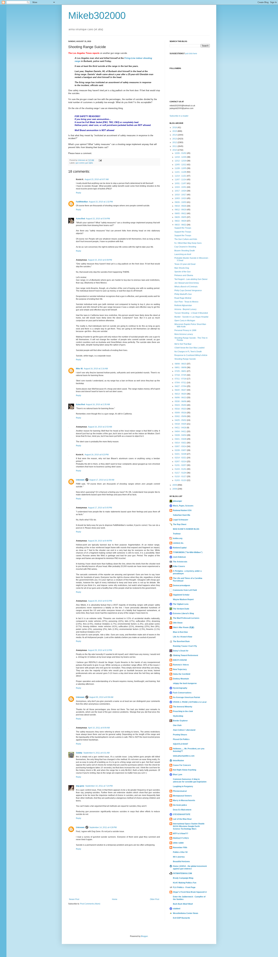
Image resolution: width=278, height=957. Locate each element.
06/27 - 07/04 (181, 386)
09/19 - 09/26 (181, 206)
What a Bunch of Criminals (186, 287)
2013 (174, 139)
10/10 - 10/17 (181, 195)
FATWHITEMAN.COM (182, 873)
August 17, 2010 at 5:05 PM (100, 508)
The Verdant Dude (181, 609)
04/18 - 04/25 (181, 424)
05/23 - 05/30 (181, 405)
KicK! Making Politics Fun (184, 883)
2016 (174, 127)
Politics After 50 (180, 852)
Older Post (154, 899)
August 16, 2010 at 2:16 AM (96, 368)
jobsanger (177, 501)
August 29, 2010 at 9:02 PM (100, 601)
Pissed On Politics (181, 739)
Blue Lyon (177, 774)
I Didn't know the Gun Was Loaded (189, 348)
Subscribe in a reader (179, 116)
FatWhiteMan (82, 202)
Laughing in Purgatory (183, 786)
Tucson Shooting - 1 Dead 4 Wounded (191, 313)
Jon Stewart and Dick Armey (186, 283)
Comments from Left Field (185, 590)
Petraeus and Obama (183, 275)
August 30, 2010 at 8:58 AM (101, 697)
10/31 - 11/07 (181, 183)
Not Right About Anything (184, 770)
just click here (191, 53)
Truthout (177, 534)
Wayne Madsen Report (183, 599)
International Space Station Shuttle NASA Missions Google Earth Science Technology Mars (188, 826)
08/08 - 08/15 (181, 364)
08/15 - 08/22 (181, 225)
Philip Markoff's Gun (183, 294)
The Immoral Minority (182, 707)
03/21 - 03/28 (181, 439)
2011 (174, 146)
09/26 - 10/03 (181, 202)
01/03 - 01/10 (181, 480)
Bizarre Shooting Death (184, 250)
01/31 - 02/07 (181, 465)
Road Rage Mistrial (182, 298)
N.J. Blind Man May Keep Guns (188, 243)
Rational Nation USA (182, 510)
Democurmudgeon (181, 585)
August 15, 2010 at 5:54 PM (98, 219)
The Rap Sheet (179, 524)
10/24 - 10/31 (181, 187)
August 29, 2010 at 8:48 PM (100, 541)
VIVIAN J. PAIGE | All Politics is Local (189, 702)
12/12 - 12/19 (181, 161)
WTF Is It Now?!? (180, 833)
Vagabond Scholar (181, 595)
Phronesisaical (180, 791)
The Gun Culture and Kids (185, 239)
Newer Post (74, 899)
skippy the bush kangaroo (185, 683)
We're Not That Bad (182, 344)
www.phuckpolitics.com (184, 756)
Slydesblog (178, 716)
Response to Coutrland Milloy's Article (190, 355)
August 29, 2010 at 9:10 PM (100, 650)
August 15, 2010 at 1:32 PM (101, 202)
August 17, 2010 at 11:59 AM (101, 480)
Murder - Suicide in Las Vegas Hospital (191, 317)
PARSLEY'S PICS (181, 838)
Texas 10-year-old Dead (184, 264)
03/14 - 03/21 (181, 443)
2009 (174, 485)
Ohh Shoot (177, 623)
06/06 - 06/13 (181, 397)
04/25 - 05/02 (181, 420)
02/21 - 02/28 (181, 454)
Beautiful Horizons (181, 861)
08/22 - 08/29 (181, 221)
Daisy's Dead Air (180, 651)
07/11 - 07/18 (181, 379)
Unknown (80, 480)
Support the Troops (182, 228)
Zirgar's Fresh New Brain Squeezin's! (190, 892)
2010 (174, 150)
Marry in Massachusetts (184, 800)
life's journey (179, 857)
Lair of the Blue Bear (182, 819)
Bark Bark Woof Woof (183, 904)
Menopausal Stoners (182, 796)
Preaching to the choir (183, 711)
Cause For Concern (182, 765)
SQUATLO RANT (180, 744)
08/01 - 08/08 (181, 367)
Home (114, 899)
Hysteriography (180, 688)
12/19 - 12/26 (181, 157)
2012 (174, 142)
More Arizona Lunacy (183, 334)
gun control (80, 163)
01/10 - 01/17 (181, 476)
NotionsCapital (179, 548)
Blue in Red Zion (180, 632)
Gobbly (79, 753)
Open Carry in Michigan (184, 320)
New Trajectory (180, 669)
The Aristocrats (180, 562)
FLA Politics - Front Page (184, 887)
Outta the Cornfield (181, 674)
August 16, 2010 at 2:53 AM (100, 427)
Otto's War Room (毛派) (183, 627)
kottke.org (177, 538)
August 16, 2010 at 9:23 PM (97, 455)
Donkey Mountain (181, 679)
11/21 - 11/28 (181, 172)
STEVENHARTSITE (181, 814)
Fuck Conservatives (182, 693)
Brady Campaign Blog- (183, 878)
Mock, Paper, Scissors (183, 506)
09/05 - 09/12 (181, 213)
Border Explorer (180, 721)
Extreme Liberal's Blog (183, 613)
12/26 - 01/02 (181, 153)
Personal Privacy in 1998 (185, 330)
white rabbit (178, 843)
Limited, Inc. (178, 543)
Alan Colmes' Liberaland (184, 730)
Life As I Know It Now (182, 637)
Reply (78, 193)
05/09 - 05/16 (181, 413)
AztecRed (80, 219)
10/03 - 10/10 (181, 198)
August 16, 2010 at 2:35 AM (98, 404)
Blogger (144, 936)
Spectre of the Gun (182, 272)
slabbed (176, 908)
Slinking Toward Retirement (185, 655)
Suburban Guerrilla (181, 515)
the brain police (180, 805)
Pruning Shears (180, 735)
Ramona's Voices (181, 665)
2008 (174, 489)
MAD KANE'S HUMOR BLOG (186, 529)
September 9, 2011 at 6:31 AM (96, 753)
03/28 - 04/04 (181, 435)
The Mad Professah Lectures (186, 618)
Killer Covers (179, 566)
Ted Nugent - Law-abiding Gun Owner (191, 279)
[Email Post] (100, 160)
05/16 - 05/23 (181, 409)
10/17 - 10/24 (181, 191)
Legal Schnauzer (180, 520)
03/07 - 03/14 (181, 446)
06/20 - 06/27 (181, 390)
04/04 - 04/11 (181, 431)
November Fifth (180, 847)
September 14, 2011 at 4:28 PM (103, 827)
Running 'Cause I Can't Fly (185, 646)
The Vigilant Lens (181, 604)
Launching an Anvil (182, 254)
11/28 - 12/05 (181, 168)
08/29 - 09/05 (181, 217)
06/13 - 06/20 (181, 394)
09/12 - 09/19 (181, 210)
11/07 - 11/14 (181, 179)
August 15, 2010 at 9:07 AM (97, 179)
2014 (174, 135)
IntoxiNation (178, 760)
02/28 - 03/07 (181, 450)
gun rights (89, 163)
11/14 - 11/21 (181, 176)
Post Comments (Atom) (90, 904)
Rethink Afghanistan (183, 305)
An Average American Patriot (186, 697)
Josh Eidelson (179, 557)
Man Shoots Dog (181, 268)
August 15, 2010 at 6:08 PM (100, 260)
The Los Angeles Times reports (83, 53)
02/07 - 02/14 (181, 461)
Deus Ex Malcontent (182, 810)
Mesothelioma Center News (185, 913)
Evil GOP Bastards (181, 918)
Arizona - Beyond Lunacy (185, 309)
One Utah (177, 725)
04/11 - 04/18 (181, 427)
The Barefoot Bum (181, 641)
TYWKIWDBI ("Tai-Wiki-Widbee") (187, 552)
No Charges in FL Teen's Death (188, 351)
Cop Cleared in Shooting (185, 247)
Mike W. (79, 368)
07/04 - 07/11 (181, 382)
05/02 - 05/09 (181, 416)
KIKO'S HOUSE (180, 660)
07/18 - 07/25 (181, 375)
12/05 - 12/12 (181, 164)
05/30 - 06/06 (181, 401)
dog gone (80, 786)
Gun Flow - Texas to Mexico (186, 302)
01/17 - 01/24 (181, 473)
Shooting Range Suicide (185, 359)
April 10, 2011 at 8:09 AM (99, 728)
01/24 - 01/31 (181, 469)
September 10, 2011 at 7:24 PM (99, 786)
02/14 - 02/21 (181, 458)
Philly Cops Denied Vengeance (188, 290)
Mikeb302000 (97, 15)
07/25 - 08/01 (181, 371)
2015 (174, 131)
